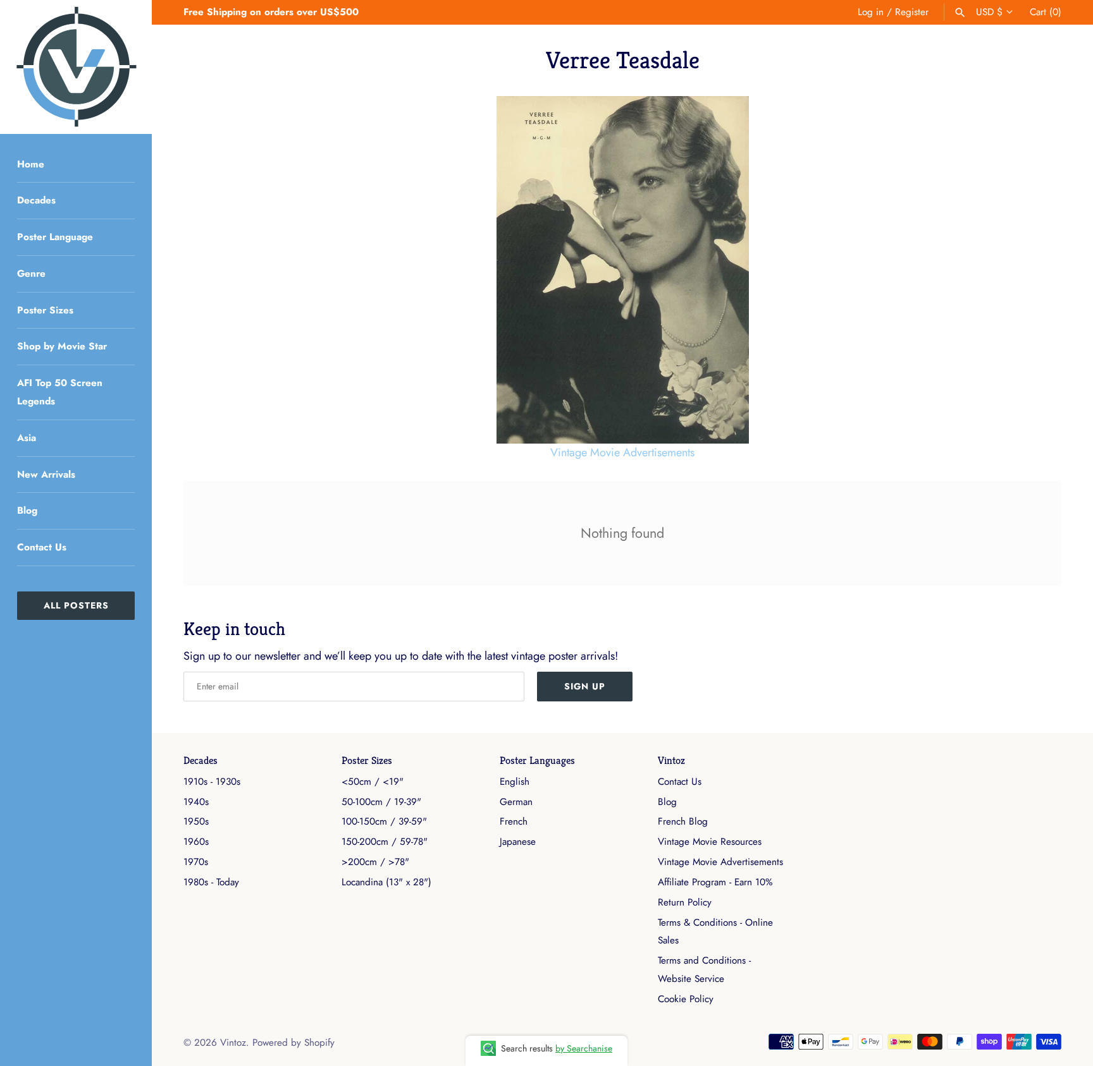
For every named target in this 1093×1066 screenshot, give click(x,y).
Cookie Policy (685, 999)
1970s (195, 862)
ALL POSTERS (76, 605)
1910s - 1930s (211, 782)
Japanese (518, 842)
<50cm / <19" (373, 782)
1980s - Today (211, 882)
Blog (27, 511)
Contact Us (41, 547)
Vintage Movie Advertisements (622, 452)
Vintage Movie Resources (710, 842)
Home (30, 164)
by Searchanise (583, 1048)
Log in (871, 12)
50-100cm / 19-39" (381, 802)
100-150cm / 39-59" (384, 821)
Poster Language (55, 237)
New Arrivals (46, 475)
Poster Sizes (45, 310)
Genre (31, 274)
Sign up (584, 686)
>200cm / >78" (375, 862)
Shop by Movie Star (62, 346)
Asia (26, 438)
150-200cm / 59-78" (385, 842)
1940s (196, 802)
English (514, 782)
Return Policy (685, 902)
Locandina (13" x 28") (386, 882)
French (514, 821)
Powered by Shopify (293, 1043)
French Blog (683, 821)
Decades (36, 200)
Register (912, 12)
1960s (196, 842)
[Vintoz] (76, 67)
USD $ (989, 12)
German (516, 802)
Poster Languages (537, 760)
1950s (196, 821)
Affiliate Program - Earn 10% (715, 882)
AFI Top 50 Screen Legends (59, 392)
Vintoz (671, 760)
